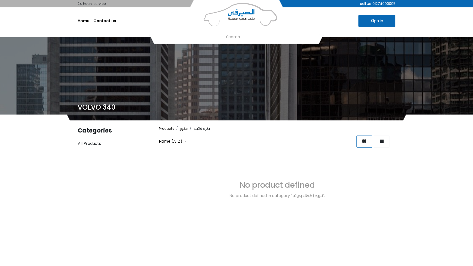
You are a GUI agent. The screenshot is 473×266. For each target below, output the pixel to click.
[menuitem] (83, 21)
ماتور (184, 128)
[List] (381, 141)
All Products (89, 143)
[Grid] (364, 141)
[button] (172, 141)
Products (166, 128)
